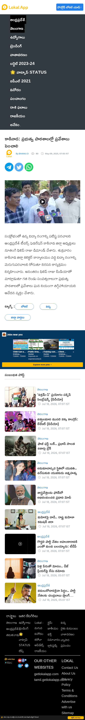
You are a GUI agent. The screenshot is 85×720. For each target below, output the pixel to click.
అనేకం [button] (14, 124)
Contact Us (70, 668)
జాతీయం (53, 628)
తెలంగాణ (16, 28)
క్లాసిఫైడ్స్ (52, 645)
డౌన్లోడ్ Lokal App (75, 717)
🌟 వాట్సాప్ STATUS (24, 639)
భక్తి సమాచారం (54, 637)
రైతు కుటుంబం (69, 628)
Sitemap (68, 713)
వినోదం (39, 634)
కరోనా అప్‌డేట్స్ (39, 642)
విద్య (63, 623)
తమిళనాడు (12, 635)
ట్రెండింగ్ (24, 628)
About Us (68, 673)
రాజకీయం (40, 651)
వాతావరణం (67, 634)
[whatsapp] (30, 168)
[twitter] (20, 168)
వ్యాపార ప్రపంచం (65, 642)
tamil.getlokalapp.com (50, 680)
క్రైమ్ (50, 623)
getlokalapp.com (46, 674)
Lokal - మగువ (39, 625)
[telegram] (10, 168)
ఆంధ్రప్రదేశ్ (17, 19)
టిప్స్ (21, 651)
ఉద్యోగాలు (24, 623)
